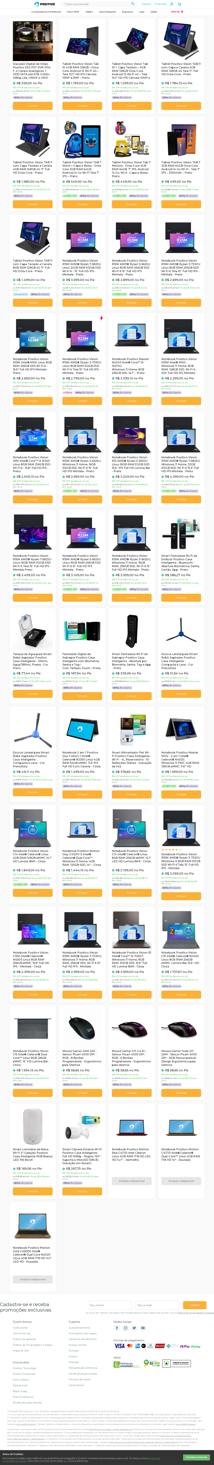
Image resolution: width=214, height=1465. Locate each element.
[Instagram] (125, 1328)
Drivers (73, 1356)
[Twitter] (134, 1328)
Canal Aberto (76, 1385)
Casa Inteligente (107, 12)
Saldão (153, 12)
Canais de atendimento (82, 1339)
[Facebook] (117, 1328)
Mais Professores (23, 1396)
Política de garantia (24, 1339)
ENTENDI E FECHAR (196, 1457)
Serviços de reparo (80, 1379)
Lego (142, 12)
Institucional (20, 1327)
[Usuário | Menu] (171, 4)
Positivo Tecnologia (24, 1368)
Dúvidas (73, 1350)
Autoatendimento (79, 1327)
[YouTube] (143, 1328)
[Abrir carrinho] (179, 4)
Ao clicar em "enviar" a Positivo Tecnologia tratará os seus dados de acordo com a (150, 1313)
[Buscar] (133, 4)
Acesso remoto (78, 1344)
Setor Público (21, 1379)
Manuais (74, 1362)
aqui (65, 1461)
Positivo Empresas (24, 1373)
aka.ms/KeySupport (26, 1424)
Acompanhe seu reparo (83, 1333)
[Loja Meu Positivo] (45, 4)
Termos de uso (21, 1333)
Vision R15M (73, 12)
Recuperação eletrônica (83, 1367)
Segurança (127, 12)
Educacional (20, 1385)
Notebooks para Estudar (27, 1402)
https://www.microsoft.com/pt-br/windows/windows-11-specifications (143, 1442)
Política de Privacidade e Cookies (195, 1313)
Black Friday (20, 1391)
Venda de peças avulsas (83, 1373)
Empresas (161, 4)
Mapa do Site (21, 1350)
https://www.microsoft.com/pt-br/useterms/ (110, 1429)
